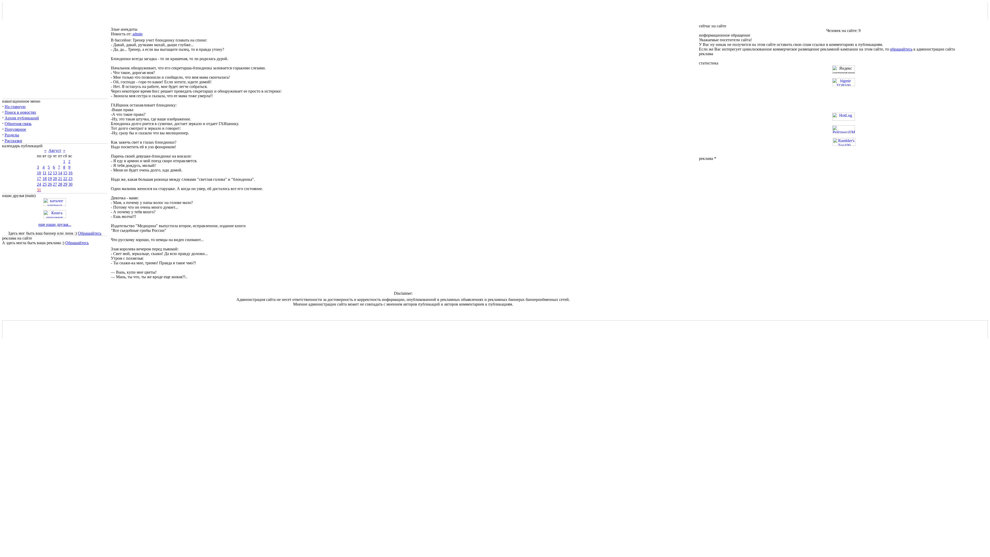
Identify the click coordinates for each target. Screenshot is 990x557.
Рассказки (13, 140)
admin (138, 34)
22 (65, 178)
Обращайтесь (89, 233)
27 (55, 184)
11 (44, 173)
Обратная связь (18, 123)
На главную (15, 106)
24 (39, 184)
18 (45, 178)
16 (70, 173)
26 (50, 184)
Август (54, 150)
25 (45, 184)
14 (60, 173)
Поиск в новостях (20, 112)
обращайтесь (901, 49)
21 (60, 178)
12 (50, 173)
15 (65, 173)
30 (70, 184)
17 (39, 178)
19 (50, 178)
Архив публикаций (22, 118)
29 (65, 184)
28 (60, 184)
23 (70, 178)
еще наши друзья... (54, 224)
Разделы (12, 135)
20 (55, 178)
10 (39, 173)
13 (55, 173)
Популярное (15, 129)
